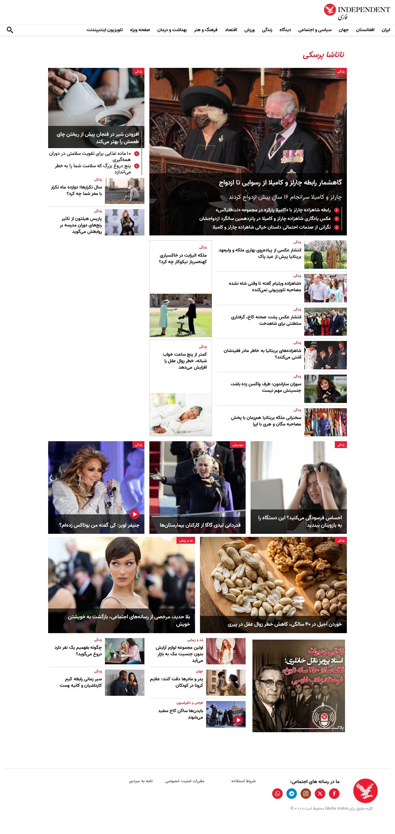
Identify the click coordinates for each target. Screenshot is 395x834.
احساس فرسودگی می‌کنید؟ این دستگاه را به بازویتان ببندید (300, 521)
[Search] (10, 30)
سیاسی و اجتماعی (314, 30)
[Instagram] (306, 793)
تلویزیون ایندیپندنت (105, 30)
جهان (344, 30)
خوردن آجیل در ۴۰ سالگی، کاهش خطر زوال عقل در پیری (285, 624)
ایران (386, 30)
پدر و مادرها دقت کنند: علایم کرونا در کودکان (176, 682)
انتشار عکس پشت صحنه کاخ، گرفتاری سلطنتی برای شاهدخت (266, 320)
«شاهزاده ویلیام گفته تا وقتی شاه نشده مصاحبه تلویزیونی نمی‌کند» (265, 287)
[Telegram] (291, 793)
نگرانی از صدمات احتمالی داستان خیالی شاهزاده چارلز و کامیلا (272, 227)
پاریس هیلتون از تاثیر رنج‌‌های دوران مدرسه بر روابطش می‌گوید (81, 225)
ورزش (249, 30)
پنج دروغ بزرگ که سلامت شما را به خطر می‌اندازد (93, 169)
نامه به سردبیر (141, 781)
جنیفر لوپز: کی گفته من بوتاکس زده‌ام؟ (99, 525)
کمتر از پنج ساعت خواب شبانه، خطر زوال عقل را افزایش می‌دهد (185, 361)
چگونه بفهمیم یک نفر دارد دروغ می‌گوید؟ (78, 651)
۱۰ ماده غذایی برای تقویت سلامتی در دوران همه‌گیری (90, 157)
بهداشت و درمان (172, 30)
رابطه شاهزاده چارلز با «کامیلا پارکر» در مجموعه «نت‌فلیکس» (273, 210)
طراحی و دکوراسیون (190, 703)
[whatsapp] (277, 793)
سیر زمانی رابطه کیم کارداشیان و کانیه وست (81, 682)
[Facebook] (334, 793)
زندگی (267, 30)
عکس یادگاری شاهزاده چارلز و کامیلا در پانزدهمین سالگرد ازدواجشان (265, 219)
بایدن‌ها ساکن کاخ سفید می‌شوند (180, 714)
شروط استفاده (243, 781)
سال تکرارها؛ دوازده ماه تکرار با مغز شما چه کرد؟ (76, 190)
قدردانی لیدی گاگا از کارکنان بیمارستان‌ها (200, 525)
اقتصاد (231, 30)
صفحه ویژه (140, 30)
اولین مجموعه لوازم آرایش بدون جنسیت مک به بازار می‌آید (179, 654)
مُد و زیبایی (186, 540)
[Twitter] (320, 793)
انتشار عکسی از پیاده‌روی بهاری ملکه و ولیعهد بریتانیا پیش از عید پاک (260, 253)
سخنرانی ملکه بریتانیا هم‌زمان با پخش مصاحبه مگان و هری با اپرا (266, 421)
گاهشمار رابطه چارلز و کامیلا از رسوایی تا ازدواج (280, 183)
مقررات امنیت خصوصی (184, 781)
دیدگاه (285, 30)
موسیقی (237, 444)
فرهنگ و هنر (206, 30)
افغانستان (365, 30)
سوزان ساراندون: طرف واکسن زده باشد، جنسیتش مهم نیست (266, 387)
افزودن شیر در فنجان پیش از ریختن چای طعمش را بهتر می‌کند (98, 138)
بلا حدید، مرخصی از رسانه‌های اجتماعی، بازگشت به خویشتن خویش (129, 620)
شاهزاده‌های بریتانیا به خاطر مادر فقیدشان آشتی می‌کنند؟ (262, 354)
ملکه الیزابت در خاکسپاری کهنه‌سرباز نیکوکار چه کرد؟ (183, 259)
